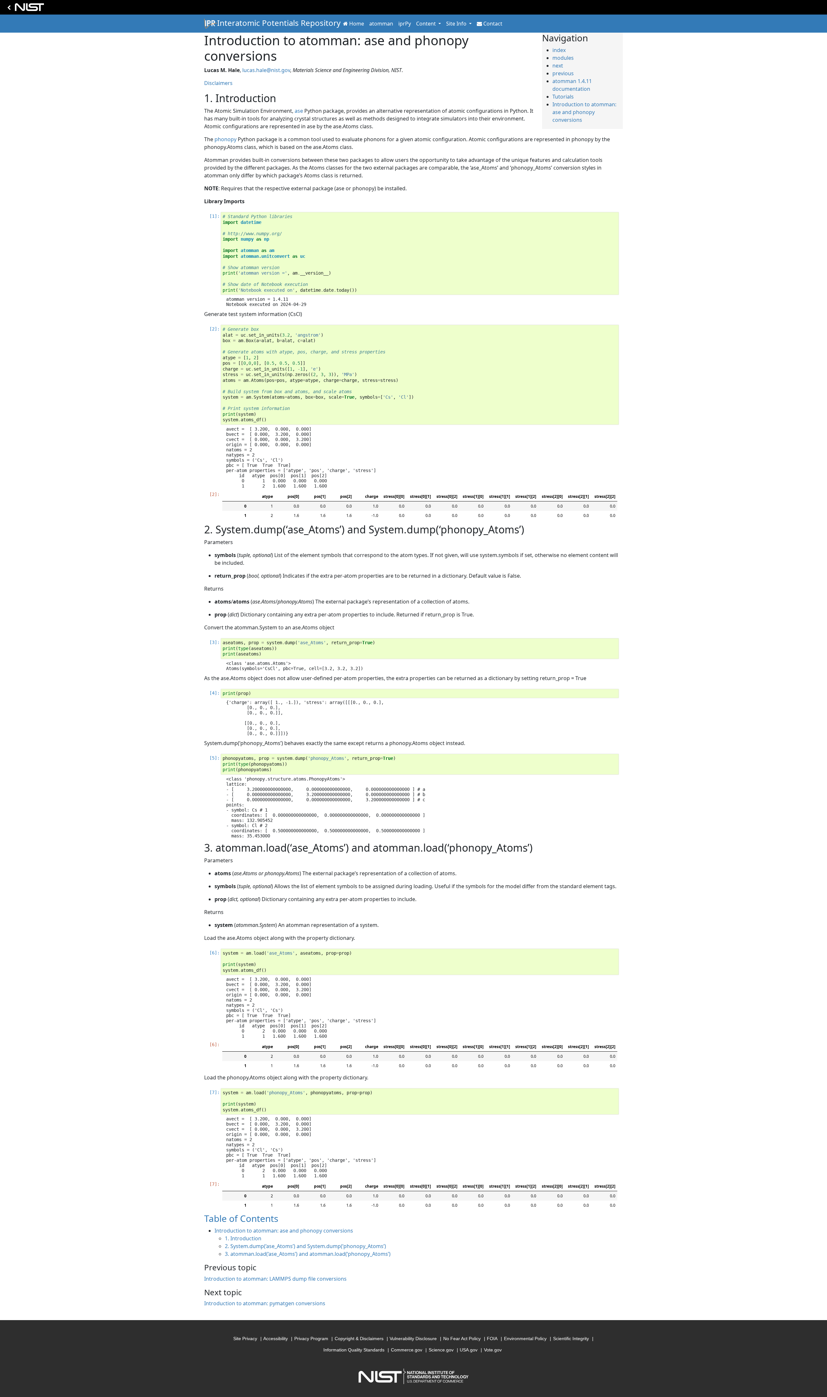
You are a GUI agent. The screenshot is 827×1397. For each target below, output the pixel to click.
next (557, 65)
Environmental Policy (525, 1338)
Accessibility (275, 1338)
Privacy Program (311, 1338)
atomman (381, 23)
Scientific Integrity (571, 1338)
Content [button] (426, 23)
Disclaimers (218, 83)
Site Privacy (245, 1338)
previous (563, 73)
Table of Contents (241, 1218)
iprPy (404, 23)
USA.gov (468, 1349)
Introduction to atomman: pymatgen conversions (264, 1303)
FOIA (492, 1338)
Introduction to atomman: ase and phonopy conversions (584, 112)
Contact (492, 23)
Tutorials (563, 96)
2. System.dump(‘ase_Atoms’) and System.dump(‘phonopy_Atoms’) (305, 1246)
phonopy (225, 139)
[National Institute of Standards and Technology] (24, 9)
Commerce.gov (406, 1349)
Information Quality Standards (353, 1349)
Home (356, 23)
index (559, 50)
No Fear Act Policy (462, 1338)
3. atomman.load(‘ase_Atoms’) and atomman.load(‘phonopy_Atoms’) (308, 1253)
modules (563, 57)
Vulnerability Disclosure (413, 1338)
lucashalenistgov (266, 70)
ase (299, 110)
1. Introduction (243, 1238)
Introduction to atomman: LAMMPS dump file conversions (275, 1278)
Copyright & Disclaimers (359, 1338)
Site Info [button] (457, 23)
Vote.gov (493, 1349)
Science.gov (441, 1349)
